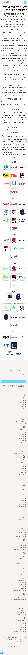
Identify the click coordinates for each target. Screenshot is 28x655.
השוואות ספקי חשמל (19, 614)
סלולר (22, 404)
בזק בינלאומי (21, 438)
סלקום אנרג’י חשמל (19, 601)
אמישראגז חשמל (20, 612)
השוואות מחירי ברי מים (18, 590)
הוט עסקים (21, 547)
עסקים (22, 410)
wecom (22, 476)
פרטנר (22, 442)
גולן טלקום (21, 447)
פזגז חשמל (21, 610)
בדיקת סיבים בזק (20, 421)
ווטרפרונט (22, 584)
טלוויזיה (22, 408)
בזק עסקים (21, 545)
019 (23, 449)
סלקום (22, 434)
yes (23, 496)
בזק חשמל (21, 604)
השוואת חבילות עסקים (18, 549)
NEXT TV (21, 520)
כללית (23, 625)
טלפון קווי (22, 413)
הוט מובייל (21, 474)
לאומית (22, 627)
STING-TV (21, 498)
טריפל (22, 406)
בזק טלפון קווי (21, 558)
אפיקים (22, 588)
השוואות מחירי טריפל (19, 510)
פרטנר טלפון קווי (20, 563)
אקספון (22, 464)
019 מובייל (21, 479)
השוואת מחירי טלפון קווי (18, 565)
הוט (23, 436)
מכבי (23, 623)
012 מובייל (21, 472)
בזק (23, 432)
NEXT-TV (21, 492)
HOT (23, 494)
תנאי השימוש (15, 383)
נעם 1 (23, 586)
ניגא (23, 582)
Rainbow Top (21, 580)
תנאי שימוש (18, 635)
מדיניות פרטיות (8, 383)
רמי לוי (22, 466)
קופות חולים (21, 419)
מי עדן (22, 574)
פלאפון (22, 462)
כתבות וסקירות (20, 423)
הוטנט (22, 440)
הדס (23, 578)
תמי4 (23, 576)
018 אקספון (21, 444)
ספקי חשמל (21, 417)
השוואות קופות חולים (19, 631)
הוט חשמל (21, 606)
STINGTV (21, 526)
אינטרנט (22, 402)
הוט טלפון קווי (21, 561)
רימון (23, 451)
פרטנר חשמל (21, 608)
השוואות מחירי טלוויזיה (18, 536)
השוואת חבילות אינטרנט (18, 453)
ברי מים (22, 415)
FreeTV (22, 508)
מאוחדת (22, 629)
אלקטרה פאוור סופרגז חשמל (17, 599)
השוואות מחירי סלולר (19, 483)
